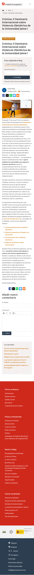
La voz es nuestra (10, 460)
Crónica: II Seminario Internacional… (13, 13)
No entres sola (9, 463)
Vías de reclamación (11, 516)
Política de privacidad (15, 566)
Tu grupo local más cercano (14, 406)
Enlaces (7, 433)
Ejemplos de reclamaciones (14, 504)
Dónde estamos (10, 396)
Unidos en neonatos (11, 483)
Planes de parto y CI (11, 510)
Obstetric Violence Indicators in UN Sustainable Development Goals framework (16, 468)
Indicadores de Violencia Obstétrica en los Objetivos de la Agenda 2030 (16, 437)
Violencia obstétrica (8, 38)
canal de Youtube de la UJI (12, 219)
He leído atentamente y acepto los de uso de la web (16, 65)
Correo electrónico (10, 69)
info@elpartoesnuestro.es (17, 570)
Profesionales (9, 513)
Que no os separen (11, 474)
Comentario (6, 310)
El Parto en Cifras (10, 456)
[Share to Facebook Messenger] (14, 95)
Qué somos (8, 403)
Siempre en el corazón (12, 477)
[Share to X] (7, 95)
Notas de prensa (10, 430)
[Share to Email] (17, 95)
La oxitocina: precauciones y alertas (16, 507)
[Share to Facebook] (3, 95)
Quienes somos (10, 400)
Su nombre (5, 302)
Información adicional (15, 563)
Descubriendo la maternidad (14, 453)
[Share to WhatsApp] (10, 95)
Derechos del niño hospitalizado (15, 501)
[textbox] (17, 323)
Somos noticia (9, 424)
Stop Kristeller (9, 480)
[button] (30, 4)
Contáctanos (9, 393)
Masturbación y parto (11, 354)
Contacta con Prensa (12, 421)
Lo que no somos (10, 427)
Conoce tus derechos (12, 498)
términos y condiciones (10, 66)
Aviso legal (11, 559)
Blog (9, 10)
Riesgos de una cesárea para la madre (17, 357)
